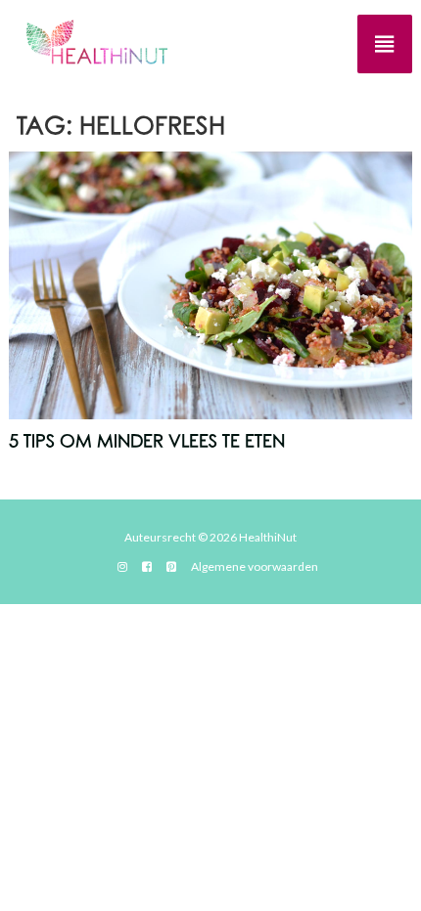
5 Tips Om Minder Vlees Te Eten (147, 442)
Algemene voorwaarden (254, 566)
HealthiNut (268, 537)
